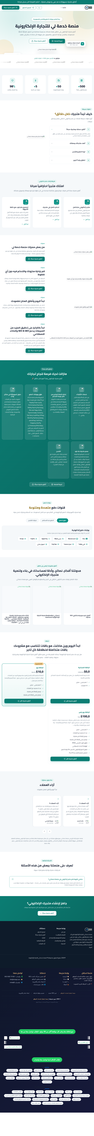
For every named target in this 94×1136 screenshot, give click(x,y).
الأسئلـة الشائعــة (60, 935)
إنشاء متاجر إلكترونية (24, 993)
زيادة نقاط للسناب (12, 1070)
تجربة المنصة (58, 41)
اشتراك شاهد (38, 1070)
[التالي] (44, 831)
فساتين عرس (58, 1078)
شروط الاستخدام (46, 1002)
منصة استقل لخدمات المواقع (68, 993)
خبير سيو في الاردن (65, 1099)
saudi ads (39, 1092)
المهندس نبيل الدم (56, 1095)
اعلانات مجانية (49, 1092)
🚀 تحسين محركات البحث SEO (37, 976)
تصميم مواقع (76, 1099)
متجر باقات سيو (36, 1103)
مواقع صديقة (78, 1092)
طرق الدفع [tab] (62, 520)
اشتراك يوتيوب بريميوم (23, 1078)
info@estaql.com (15, 979)
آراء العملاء (42, 943)
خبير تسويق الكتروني (43, 1095)
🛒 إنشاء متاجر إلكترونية (39, 982)
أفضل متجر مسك (24, 1074)
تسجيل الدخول (41, 932)
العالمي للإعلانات (17, 1092)
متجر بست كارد (49, 1070)
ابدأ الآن (87, 220)
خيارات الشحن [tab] (32, 520)
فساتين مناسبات (70, 1078)
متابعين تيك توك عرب (26, 1070)
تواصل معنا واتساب (60, 940)
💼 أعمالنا (66, 984)
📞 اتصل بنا (66, 982)
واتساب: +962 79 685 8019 (12, 976)
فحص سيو (53, 1099)
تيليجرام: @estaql (15, 982)
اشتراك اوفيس (47, 1082)
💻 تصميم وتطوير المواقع (39, 979)
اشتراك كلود (36, 1078)
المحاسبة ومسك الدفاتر (62, 1070)
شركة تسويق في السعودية (64, 1074)
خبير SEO (68, 1092)
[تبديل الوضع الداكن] (39, 7)
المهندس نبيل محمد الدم (48, 1074)
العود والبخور (35, 1074)
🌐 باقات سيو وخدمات (40, 984)
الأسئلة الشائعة (41, 940)
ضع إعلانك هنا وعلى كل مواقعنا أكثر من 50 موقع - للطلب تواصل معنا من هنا (47, 1031)
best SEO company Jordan (40, 1099)
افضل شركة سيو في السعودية (81, 1095)
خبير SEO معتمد (52, 993)
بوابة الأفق (67, 1095)
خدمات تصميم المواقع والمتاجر (22, 1099)
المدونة (63, 943)
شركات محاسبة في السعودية (79, 1070)
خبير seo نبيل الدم (29, 1095)
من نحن (63, 932)
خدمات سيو (60, 1092)
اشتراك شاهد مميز (82, 1078)
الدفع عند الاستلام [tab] (48, 520)
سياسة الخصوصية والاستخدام (57, 938)
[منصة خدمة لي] (88, 8)
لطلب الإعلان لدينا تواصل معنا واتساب (47, 1060)
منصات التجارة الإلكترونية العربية (13, 1095)
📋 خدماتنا (66, 979)
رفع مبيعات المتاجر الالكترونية (82, 1074)
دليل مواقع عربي (29, 1092)
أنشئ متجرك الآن (71, 701)
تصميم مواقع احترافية (38, 993)
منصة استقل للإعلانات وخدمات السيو (53, 1103)
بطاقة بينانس (10, 1078)
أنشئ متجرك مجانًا (40, 41)
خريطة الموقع (39, 1002)
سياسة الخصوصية (54, 1002)
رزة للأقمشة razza (47, 1078)
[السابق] (50, 831)
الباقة (43, 938)
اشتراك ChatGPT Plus (10, 1074)
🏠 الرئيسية (66, 976)
